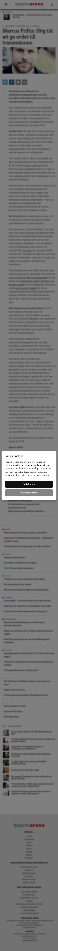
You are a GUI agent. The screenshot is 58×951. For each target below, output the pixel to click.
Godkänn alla (29, 484)
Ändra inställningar (29, 493)
